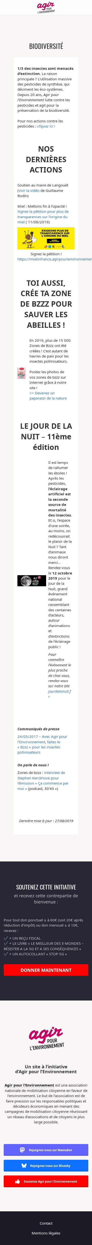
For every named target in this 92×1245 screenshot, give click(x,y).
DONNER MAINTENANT (46, 970)
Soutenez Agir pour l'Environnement (50, 1181)
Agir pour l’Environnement (29, 1085)
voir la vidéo (29, 190)
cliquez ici (45, 126)
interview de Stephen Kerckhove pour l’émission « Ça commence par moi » (42, 780)
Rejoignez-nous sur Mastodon (50, 1150)
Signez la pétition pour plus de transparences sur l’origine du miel (43, 216)
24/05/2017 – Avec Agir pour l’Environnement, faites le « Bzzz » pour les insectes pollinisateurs (42, 744)
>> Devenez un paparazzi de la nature (48, 395)
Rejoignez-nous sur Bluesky (49, 1166)
